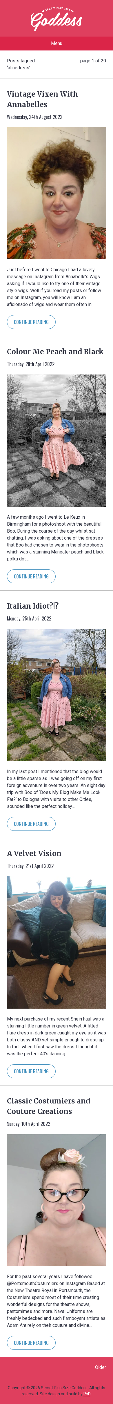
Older (100, 1367)
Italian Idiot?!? (33, 606)
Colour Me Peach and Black (55, 351)
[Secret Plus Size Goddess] (56, 19)
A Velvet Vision (34, 853)
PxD (86, 1394)
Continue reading (31, 322)
